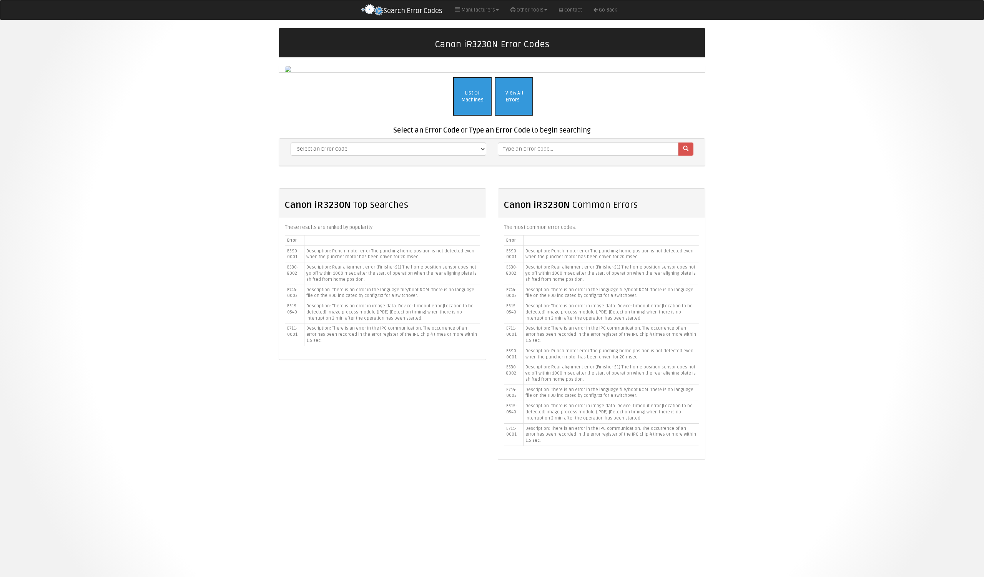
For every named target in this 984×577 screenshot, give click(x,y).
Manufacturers (478, 10)
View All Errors (513, 96)
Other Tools (530, 10)
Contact (573, 10)
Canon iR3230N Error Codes (492, 44)
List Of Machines (472, 96)
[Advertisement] (492, 521)
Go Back (608, 10)
